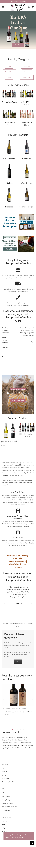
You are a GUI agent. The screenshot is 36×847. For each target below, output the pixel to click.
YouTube (4, 831)
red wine (31, 470)
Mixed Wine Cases (26, 103)
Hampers (18, 567)
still (10, 652)
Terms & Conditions (7, 803)
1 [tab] (12, 729)
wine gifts (26, 305)
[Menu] (3, 7)
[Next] (32, 432)
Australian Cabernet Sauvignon (22, 743)
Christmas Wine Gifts (8, 740)
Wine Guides (6, 709)
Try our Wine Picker (18, 400)
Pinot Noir (26, 158)
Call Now (18, 662)
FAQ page (21, 643)
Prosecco (9, 206)
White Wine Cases (9, 124)
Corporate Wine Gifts (8, 782)
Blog (3, 768)
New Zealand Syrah (7, 737)
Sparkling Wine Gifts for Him (11, 748)
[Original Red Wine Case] (27, 427)
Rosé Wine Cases (27, 124)
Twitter (4, 824)
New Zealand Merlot (21, 740)
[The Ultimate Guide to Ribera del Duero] (18, 695)
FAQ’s (3, 793)
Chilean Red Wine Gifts (21, 737)
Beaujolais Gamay (7, 743)
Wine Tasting (5, 778)
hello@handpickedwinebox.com (13, 657)
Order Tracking (6, 796)
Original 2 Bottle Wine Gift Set (9, 442)
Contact (4, 775)
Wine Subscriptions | (18, 564)
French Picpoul (25, 748)
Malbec (9, 183)
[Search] (29, 7)
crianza (10, 473)
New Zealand (9, 158)
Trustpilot (30, 623)
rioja (6, 473)
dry (19, 467)
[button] (18, 45)
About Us (4, 772)
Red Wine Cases (9, 102)
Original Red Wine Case (26, 434)
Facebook (5, 821)
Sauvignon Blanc (26, 206)
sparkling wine (7, 475)
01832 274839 (10, 655)
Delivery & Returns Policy (9, 807)
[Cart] (33, 7)
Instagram (4, 828)
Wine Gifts (17, 558)
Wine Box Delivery (17, 561)
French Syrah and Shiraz (27, 745)
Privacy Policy (6, 800)
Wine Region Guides (19, 709)
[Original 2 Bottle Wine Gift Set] (9, 431)
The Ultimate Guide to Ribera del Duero (17, 711)
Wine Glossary (6, 810)
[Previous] (3, 432)
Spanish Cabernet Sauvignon (10, 745)
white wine (24, 467)
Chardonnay (26, 183)
